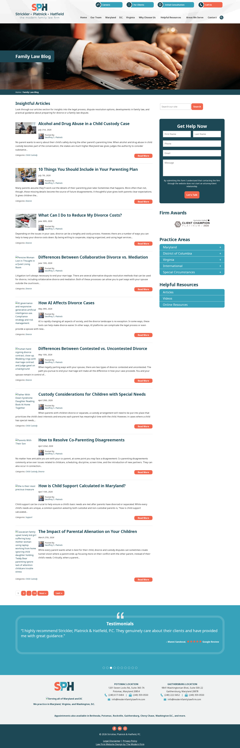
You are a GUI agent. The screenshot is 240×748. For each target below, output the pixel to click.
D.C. (121, 17)
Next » (42, 593)
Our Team (96, 17)
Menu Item (221, 17)
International (172, 266)
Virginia (130, 17)
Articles (168, 292)
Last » (59, 593)
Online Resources (175, 304)
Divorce (29, 201)
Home (83, 17)
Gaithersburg (131, 715)
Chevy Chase (147, 715)
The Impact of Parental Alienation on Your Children (87, 531)
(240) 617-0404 (116, 694)
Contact (212, 17)
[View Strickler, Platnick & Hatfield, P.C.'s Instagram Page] (125, 728)
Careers (106, 4)
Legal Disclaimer (112, 740)
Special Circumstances (179, 272)
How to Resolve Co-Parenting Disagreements (81, 439)
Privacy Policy (130, 740)
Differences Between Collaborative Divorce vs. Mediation (93, 257)
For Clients (139, 4)
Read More (143, 155)
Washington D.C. (164, 715)
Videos (167, 298)
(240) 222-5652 (172, 694)
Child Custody (31, 155)
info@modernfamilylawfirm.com (128, 699)
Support (29, 517)
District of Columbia (177, 253)
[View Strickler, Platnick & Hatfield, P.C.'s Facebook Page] (114, 728)
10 (136, 668)
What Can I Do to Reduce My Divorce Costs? (80, 215)
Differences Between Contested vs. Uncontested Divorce (92, 348)
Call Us (208, 4)
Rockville (118, 715)
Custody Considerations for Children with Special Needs (92, 394)
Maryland (110, 17)
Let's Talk (192, 194)
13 (34, 593)
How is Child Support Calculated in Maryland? (82, 485)
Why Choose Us (147, 17)
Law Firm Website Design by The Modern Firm (120, 744)
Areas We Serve (194, 17)
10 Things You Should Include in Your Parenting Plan (88, 169)
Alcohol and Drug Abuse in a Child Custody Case (84, 123)
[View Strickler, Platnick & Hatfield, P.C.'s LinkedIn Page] (120, 728)
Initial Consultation (174, 4)
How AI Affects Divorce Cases (66, 302)
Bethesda (95, 715)
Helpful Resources (171, 17)
